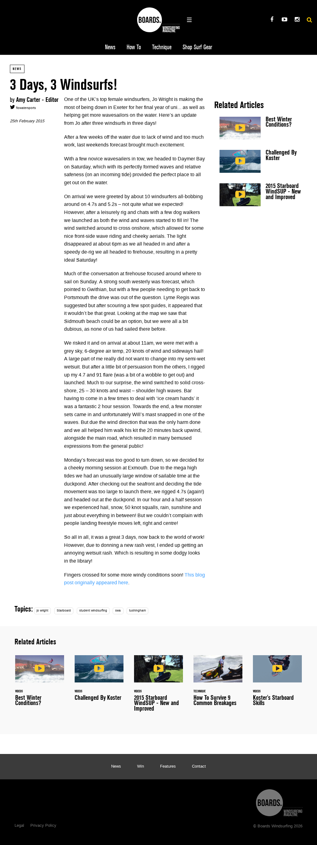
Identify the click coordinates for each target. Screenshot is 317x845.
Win (140, 767)
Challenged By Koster (260, 161)
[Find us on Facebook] (272, 20)
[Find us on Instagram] (297, 20)
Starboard (64, 610)
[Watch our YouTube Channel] (284, 20)
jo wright (42, 610)
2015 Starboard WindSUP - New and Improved (260, 194)
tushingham (137, 610)
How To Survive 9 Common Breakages (217, 684)
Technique (162, 47)
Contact (199, 767)
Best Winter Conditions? (260, 128)
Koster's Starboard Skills (277, 684)
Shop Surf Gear (197, 47)
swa (118, 610)
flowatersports (25, 108)
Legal (19, 826)
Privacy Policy (43, 826)
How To (134, 47)
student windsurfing (93, 610)
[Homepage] (279, 801)
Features (168, 767)
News (110, 47)
